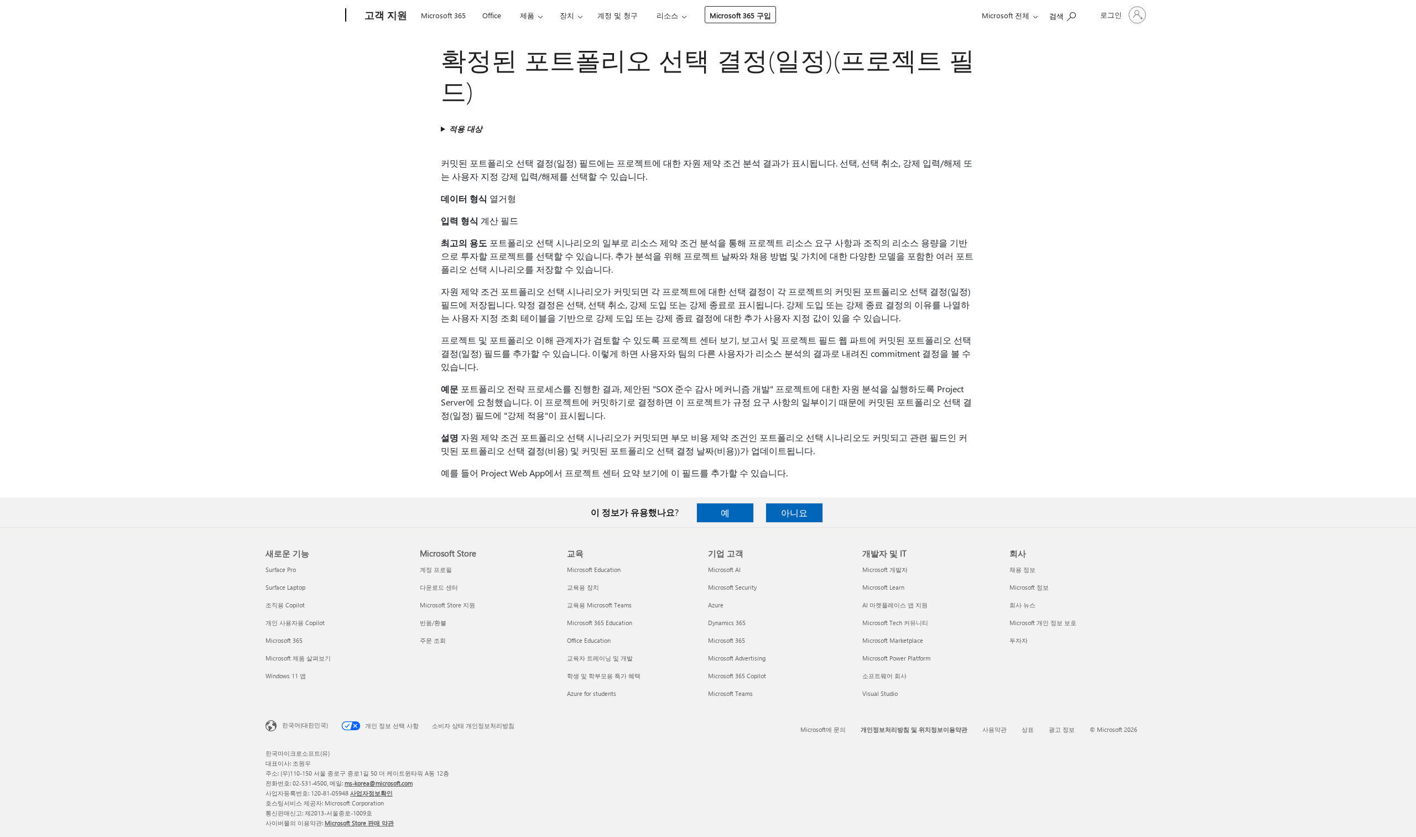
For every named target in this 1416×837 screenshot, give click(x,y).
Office (491, 15)
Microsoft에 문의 (823, 729)
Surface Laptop (285, 587)
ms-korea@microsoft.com (379, 783)
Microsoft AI (724, 569)
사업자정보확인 (371, 793)
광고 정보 (1062, 729)
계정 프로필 (436, 569)
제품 (527, 15)
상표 (1028, 729)
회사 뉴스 (1022, 605)
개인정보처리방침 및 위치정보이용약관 (914, 729)
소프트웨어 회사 (884, 676)
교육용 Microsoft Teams (599, 605)
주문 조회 (433, 640)
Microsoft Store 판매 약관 (359, 823)
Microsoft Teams (730, 693)
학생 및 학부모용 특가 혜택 (604, 676)
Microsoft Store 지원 (447, 605)
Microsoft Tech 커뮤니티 (895, 622)
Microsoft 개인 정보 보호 (1042, 622)
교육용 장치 (583, 587)
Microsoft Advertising (737, 658)
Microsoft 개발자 (885, 569)
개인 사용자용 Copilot (295, 622)
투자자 (1018, 640)
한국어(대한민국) (305, 725)
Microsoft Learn (883, 587)
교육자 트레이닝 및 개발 (600, 658)
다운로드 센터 (439, 587)
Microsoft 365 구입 (740, 15)
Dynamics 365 (727, 622)
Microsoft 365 (443, 15)
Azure (715, 605)
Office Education (589, 640)
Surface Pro (281, 569)
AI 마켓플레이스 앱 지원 (895, 605)
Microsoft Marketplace (892, 640)
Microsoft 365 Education (599, 622)
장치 (567, 15)
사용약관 (994, 729)
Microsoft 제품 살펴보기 (298, 658)
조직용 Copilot (285, 605)
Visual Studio (880, 693)
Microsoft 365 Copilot (737, 676)
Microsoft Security (732, 587)
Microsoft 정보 (1029, 587)
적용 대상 (465, 128)
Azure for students (591, 693)
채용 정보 (1022, 569)
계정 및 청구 (617, 15)
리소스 (667, 15)
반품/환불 (433, 622)
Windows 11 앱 (286, 676)
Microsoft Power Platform (896, 658)
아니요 (794, 512)
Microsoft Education (594, 569)
